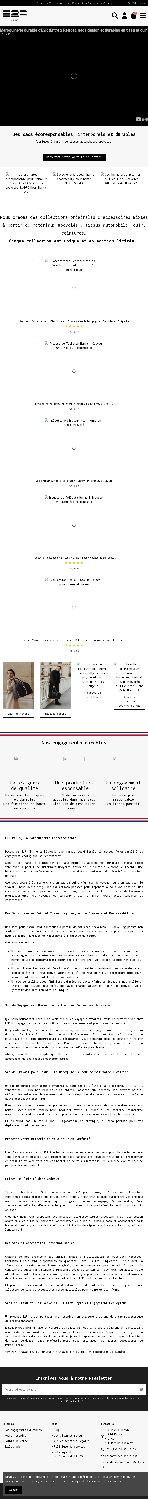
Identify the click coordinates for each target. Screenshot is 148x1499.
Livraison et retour (68, 1435)
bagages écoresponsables (50, 1058)
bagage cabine (26, 1023)
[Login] (124, 15)
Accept (13, 1489)
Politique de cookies (69, 1446)
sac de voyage (99, 882)
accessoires (95, 862)
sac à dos (46, 1121)
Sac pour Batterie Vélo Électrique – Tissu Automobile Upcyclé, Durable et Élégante (74, 321)
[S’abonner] (141, 1389)
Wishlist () (138, 3)
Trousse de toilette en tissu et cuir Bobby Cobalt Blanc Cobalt (74, 557)
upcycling (119, 927)
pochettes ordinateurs (69, 1105)
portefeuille (103, 1205)
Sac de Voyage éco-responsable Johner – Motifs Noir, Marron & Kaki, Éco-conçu (74, 640)
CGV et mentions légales (71, 1441)
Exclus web (12, 1446)
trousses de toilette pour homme (80, 1047)
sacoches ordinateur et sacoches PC (107, 955)
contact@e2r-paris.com (121, 1456)
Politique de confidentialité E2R (68, 1454)
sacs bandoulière (80, 1156)
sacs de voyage (92, 1030)
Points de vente (16, 1441)
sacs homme (71, 862)
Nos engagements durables (23, 1430)
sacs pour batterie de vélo (122, 1152)
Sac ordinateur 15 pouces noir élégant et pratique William (74, 480)
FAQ (56, 1430)
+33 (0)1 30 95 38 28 (120, 1449)
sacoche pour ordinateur (65, 1205)
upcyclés (68, 225)
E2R (24, 851)
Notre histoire (15, 1435)
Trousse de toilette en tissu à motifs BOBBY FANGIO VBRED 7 (74, 403)
